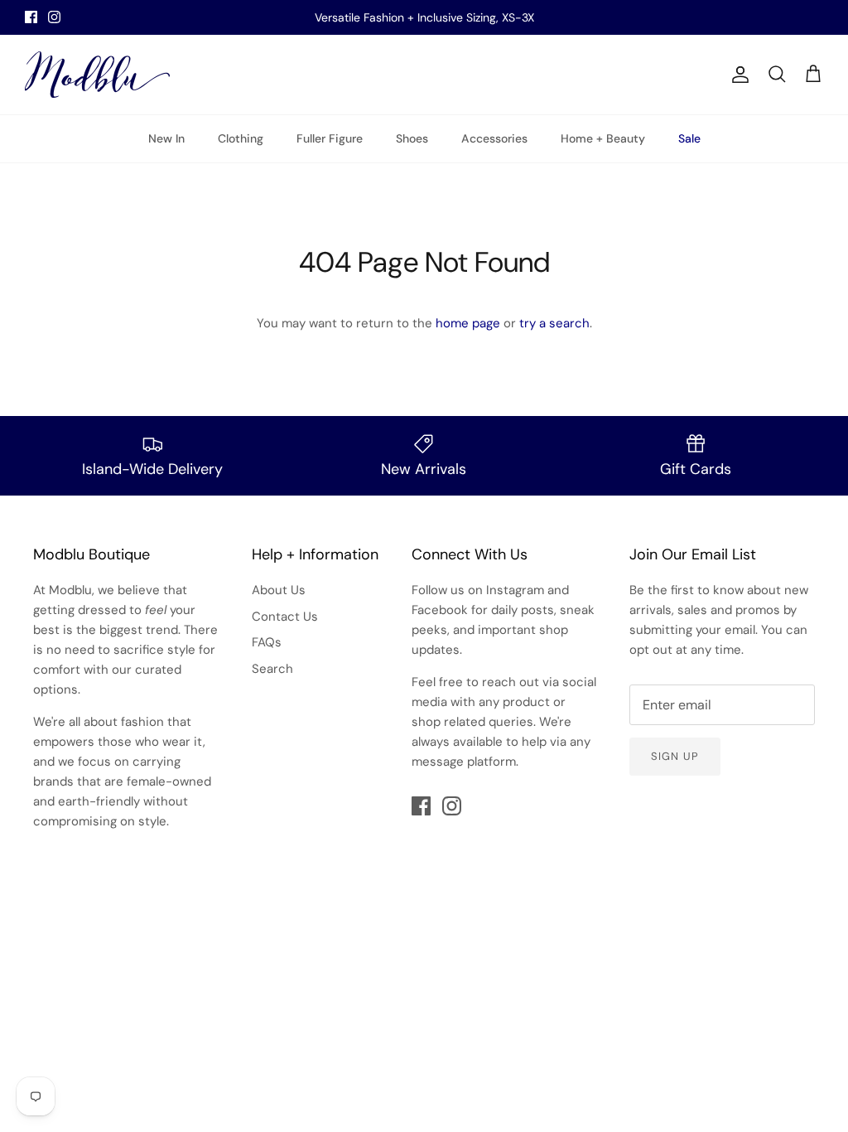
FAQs (267, 642)
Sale (689, 138)
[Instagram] (54, 17)
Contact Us (285, 616)
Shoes (412, 138)
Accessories (494, 138)
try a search (554, 323)
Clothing (240, 138)
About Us (279, 590)
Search (272, 668)
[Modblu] (97, 74)
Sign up (674, 756)
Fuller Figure (329, 138)
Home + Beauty (603, 138)
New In (166, 138)
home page (468, 323)
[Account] (737, 75)
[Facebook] (31, 17)
